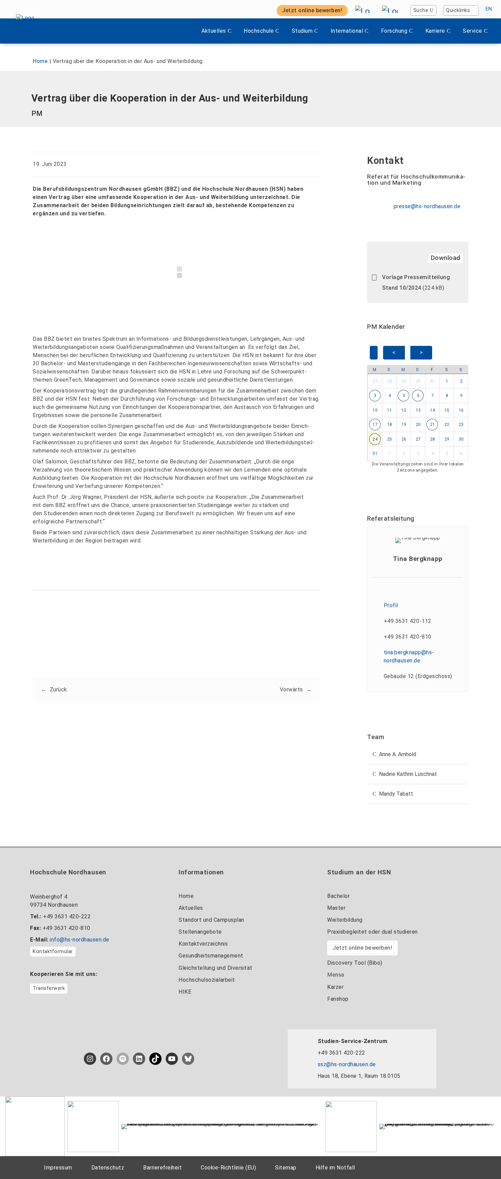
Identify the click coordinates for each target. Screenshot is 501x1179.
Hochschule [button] (259, 31)
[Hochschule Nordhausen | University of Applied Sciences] (35, 31)
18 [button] (389, 424)
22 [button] (447, 424)
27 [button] (375, 381)
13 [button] (418, 410)
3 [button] (375, 395)
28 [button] (389, 381)
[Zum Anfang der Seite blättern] (482, 1158)
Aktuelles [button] (213, 31)
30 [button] (418, 381)
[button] (146, 641)
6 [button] (418, 395)
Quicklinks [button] (458, 10)
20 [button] (418, 424)
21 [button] (432, 424)
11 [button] (389, 410)
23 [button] (461, 424)
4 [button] (390, 395)
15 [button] (447, 410)
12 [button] (404, 410)
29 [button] (404, 381)
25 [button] (389, 439)
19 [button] (404, 424)
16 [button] (461, 410)
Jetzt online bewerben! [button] (312, 10)
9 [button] (461, 395)
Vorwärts (291, 689)
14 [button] (432, 410)
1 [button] (447, 381)
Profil (391, 605)
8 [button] (447, 395)
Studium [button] (302, 31)
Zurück (58, 689)
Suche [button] (420, 10)
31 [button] (432, 381)
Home (40, 61)
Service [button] (472, 31)
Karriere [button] (435, 31)
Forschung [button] (394, 31)
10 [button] (375, 410)
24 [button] (375, 439)
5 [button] (404, 395)
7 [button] (432, 395)
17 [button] (375, 424)
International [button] (347, 31)
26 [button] (404, 439)
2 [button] (461, 381)
